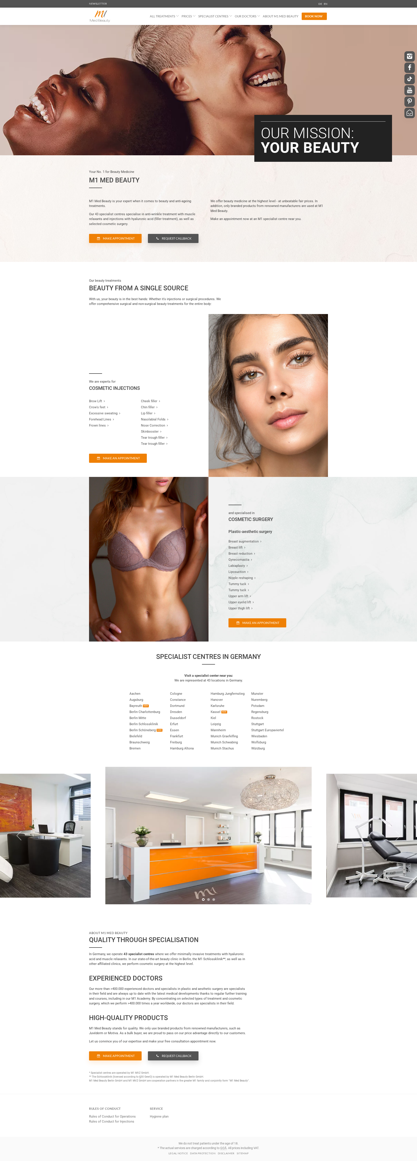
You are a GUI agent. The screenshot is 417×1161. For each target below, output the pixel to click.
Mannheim (218, 730)
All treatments (162, 16)
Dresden (176, 712)
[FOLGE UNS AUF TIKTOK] (409, 79)
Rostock (257, 718)
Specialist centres (213, 16)
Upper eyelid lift (239, 602)
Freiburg (176, 742)
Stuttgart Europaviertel (267, 730)
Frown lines (97, 425)
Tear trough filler (153, 438)
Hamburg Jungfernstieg (228, 694)
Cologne (176, 694)
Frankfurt (176, 736)
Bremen (135, 748)
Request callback (176, 238)
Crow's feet (97, 407)
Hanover (217, 700)
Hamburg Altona (182, 748)
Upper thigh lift (239, 608)
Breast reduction (240, 554)
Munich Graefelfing (224, 736)
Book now (314, 16)
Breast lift (235, 547)
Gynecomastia (238, 560)
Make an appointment (121, 458)
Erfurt (174, 724)
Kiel (213, 718)
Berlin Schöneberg (142, 730)
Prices (187, 16)
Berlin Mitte (137, 718)
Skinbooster (150, 431)
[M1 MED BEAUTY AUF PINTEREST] (409, 101)
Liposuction (237, 572)
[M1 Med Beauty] (100, 16)
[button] (203, 899)
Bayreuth (135, 706)
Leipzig (216, 724)
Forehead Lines (100, 419)
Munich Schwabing (224, 742)
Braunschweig (139, 742)
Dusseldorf (178, 718)
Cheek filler (149, 401)
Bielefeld (135, 736)
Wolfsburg (258, 742)
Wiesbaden (259, 736)
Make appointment (118, 238)
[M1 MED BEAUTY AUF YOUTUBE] (409, 90)
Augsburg (136, 700)
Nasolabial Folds (153, 419)
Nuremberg (259, 700)
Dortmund (177, 706)
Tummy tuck (237, 584)
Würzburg (258, 748)
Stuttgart (257, 724)
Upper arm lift (238, 596)
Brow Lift (95, 401)
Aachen (134, 694)
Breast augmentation (243, 541)
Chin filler (148, 407)
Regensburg (259, 712)
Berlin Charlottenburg (144, 712)
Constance (178, 700)
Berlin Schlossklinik (143, 724)
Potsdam (257, 706)
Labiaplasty (236, 566)
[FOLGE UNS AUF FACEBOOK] (409, 68)
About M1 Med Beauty (280, 16)
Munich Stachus (222, 748)
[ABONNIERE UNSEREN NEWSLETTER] (409, 113)
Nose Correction (153, 425)
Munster (257, 694)
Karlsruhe (217, 706)
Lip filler (146, 413)
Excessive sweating (103, 413)
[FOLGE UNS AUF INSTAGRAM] (409, 56)
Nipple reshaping (240, 578)
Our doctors (245, 16)
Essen (174, 730)
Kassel (215, 712)
